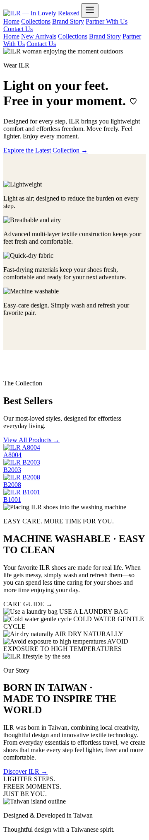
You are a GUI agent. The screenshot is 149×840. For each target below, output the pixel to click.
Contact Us (18, 28)
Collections (35, 21)
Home (11, 21)
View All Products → (31, 439)
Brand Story (68, 21)
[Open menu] (90, 10)
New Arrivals (38, 36)
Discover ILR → (25, 771)
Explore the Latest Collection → (45, 150)
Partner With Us (106, 21)
